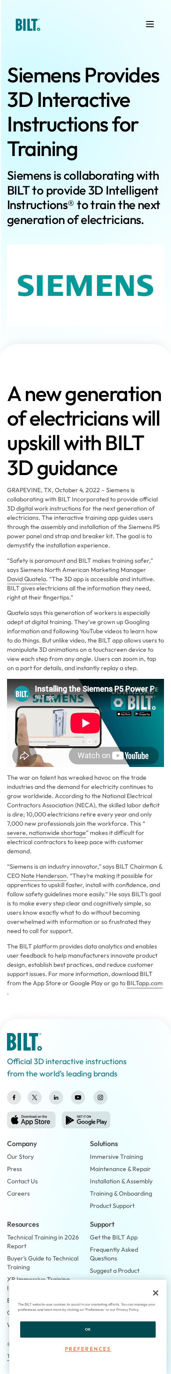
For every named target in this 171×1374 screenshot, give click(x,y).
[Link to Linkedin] (56, 1097)
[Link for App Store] (31, 1120)
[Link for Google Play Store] (86, 1120)
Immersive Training (116, 1157)
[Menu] (150, 24)
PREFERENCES (88, 1349)
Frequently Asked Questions (114, 1254)
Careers (18, 1193)
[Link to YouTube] (78, 1097)
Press (14, 1169)
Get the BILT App (114, 1237)
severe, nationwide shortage (46, 833)
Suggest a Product (114, 1271)
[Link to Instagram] (100, 1097)
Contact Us (22, 1181)
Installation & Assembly (121, 1181)
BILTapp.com (145, 983)
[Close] (155, 1293)
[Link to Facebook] (14, 1097)
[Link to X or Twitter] (34, 1097)
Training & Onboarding (121, 1193)
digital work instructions (48, 508)
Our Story (20, 1157)
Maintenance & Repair (120, 1169)
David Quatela (26, 579)
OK (88, 1329)
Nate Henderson (44, 876)
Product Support (112, 1206)
